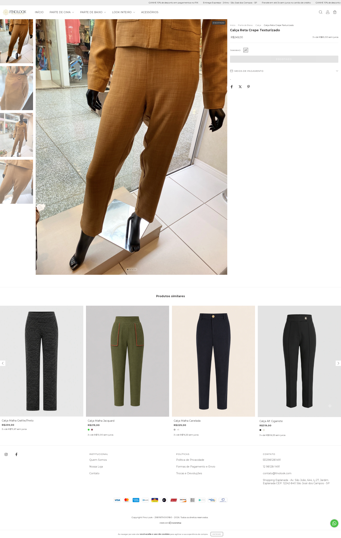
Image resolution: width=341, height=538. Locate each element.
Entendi (217, 534)
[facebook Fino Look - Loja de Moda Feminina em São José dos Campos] (16, 454)
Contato (94, 473)
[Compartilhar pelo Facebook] (232, 86)
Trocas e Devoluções (189, 473)
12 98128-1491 (271, 466)
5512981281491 (272, 459)
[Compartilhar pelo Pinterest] (248, 86)
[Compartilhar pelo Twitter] (241, 86)
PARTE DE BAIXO (91, 12)
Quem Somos (98, 459)
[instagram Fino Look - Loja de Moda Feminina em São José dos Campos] (6, 454)
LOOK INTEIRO (122, 12)
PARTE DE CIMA (60, 12)
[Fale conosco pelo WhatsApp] (334, 523)
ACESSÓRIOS (149, 12)
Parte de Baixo (245, 25)
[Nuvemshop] (170, 523)
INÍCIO (39, 12)
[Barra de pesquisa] (320, 12)
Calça (258, 25)
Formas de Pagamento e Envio (195, 466)
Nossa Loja (96, 466)
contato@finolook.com (277, 473)
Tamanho (235, 50)
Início (232, 25)
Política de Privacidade (190, 459)
